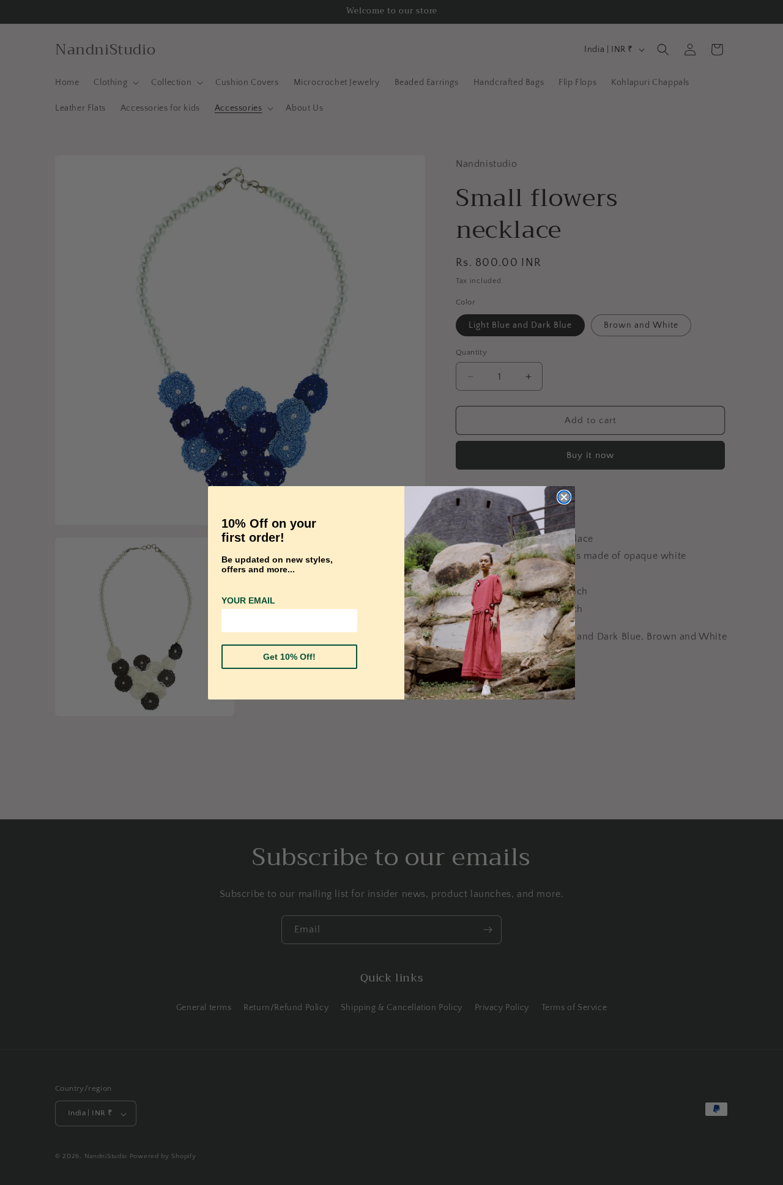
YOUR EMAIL (248, 600)
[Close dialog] (564, 497)
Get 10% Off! (289, 657)
